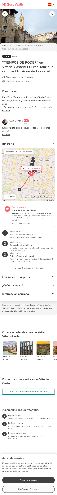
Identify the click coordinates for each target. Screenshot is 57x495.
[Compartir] (52, 14)
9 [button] (19, 189)
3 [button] (32, 164)
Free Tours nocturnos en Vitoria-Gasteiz (29, 391)
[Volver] (5, 14)
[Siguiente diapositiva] (50, 28)
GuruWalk (6, 45)
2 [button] (32, 161)
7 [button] (32, 171)
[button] (31, 173)
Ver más (6, 110)
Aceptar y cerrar (28, 480)
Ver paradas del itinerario (30, 268)
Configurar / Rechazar (28, 489)
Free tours (6, 305)
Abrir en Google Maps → (21, 223)
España (18, 305)
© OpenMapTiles (30, 197)
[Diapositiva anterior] (6, 28)
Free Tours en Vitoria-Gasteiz (15, 49)
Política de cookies (19, 471)
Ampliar (11, 197)
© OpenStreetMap (45, 197)
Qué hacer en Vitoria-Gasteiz (28, 45)
